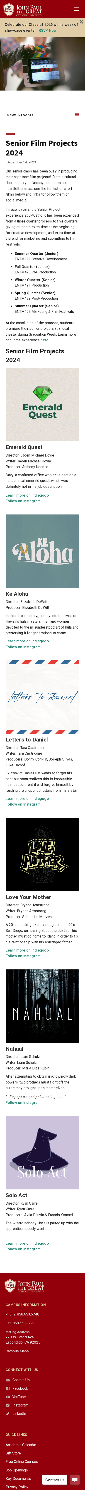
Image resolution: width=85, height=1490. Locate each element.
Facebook (20, 1388)
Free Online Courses (22, 1461)
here (44, 340)
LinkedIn (19, 1413)
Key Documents (18, 1478)
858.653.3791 (24, 1323)
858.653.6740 (28, 1314)
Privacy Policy (17, 1487)
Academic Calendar (21, 1445)
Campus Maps (17, 1351)
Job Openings (17, 1470)
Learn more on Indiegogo (27, 495)
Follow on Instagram (23, 501)
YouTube (19, 1397)
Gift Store (13, 1453)
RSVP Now (47, 30)
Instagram (20, 1405)
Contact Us (21, 1380)
